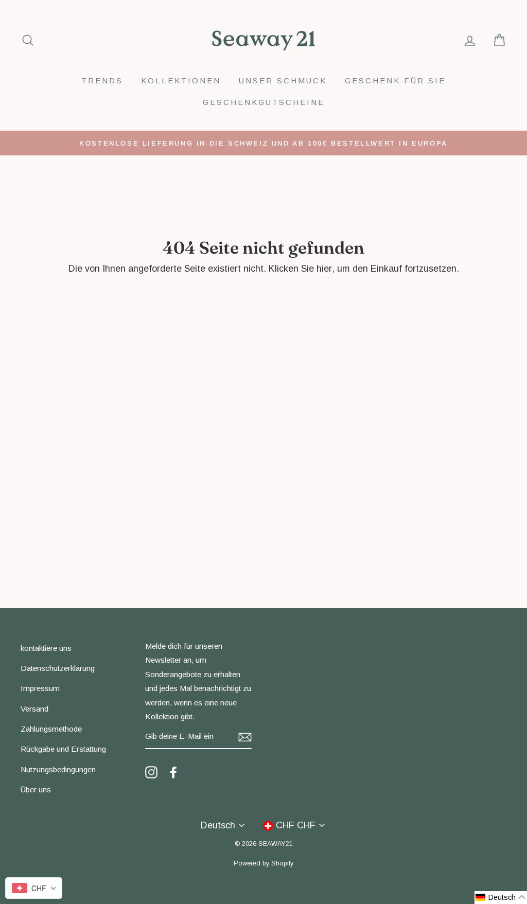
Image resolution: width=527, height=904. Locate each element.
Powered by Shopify (263, 863)
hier (324, 268)
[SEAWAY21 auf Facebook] (173, 772)
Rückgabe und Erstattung (63, 749)
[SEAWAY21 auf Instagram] (151, 772)
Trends (102, 80)
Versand (34, 708)
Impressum (40, 688)
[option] (263, 143)
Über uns (36, 789)
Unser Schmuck (283, 80)
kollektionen (181, 80)
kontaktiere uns (46, 648)
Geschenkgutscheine (264, 102)
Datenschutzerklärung (58, 668)
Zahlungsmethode (51, 728)
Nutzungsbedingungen (58, 769)
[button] (501, 897)
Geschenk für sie (395, 80)
